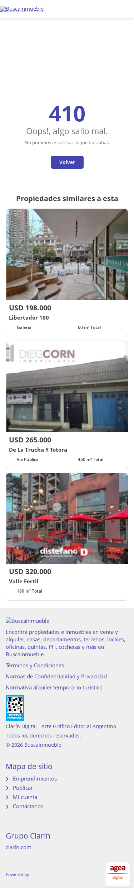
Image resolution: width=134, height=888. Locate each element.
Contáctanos (28, 806)
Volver (67, 162)
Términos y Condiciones (35, 665)
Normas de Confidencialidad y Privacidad (56, 676)
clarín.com (18, 847)
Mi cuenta (25, 796)
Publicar (23, 787)
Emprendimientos (35, 778)
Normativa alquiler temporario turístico (54, 687)
